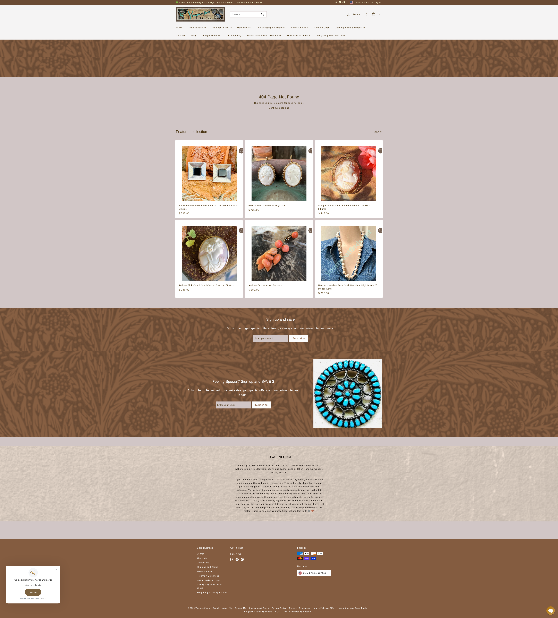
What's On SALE (299, 27)
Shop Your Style (220, 27)
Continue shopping (279, 108)
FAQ (193, 35)
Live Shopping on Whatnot (270, 27)
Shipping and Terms (207, 567)
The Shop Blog (233, 35)
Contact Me (203, 562)
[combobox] (248, 14)
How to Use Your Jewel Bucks (209, 586)
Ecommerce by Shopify (299, 612)
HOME (179, 27)
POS (277, 612)
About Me (202, 558)
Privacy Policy (204, 571)
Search (200, 554)
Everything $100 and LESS (331, 35)
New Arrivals (244, 27)
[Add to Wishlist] (241, 150)
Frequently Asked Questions (212, 592)
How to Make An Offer (299, 35)
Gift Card (181, 35)
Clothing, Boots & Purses (348, 27)
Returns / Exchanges (208, 576)
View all (378, 131)
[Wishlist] (366, 14)
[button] (550, 610)
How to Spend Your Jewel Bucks (264, 35)
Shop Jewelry (196, 27)
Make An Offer (321, 27)
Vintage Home (210, 35)
